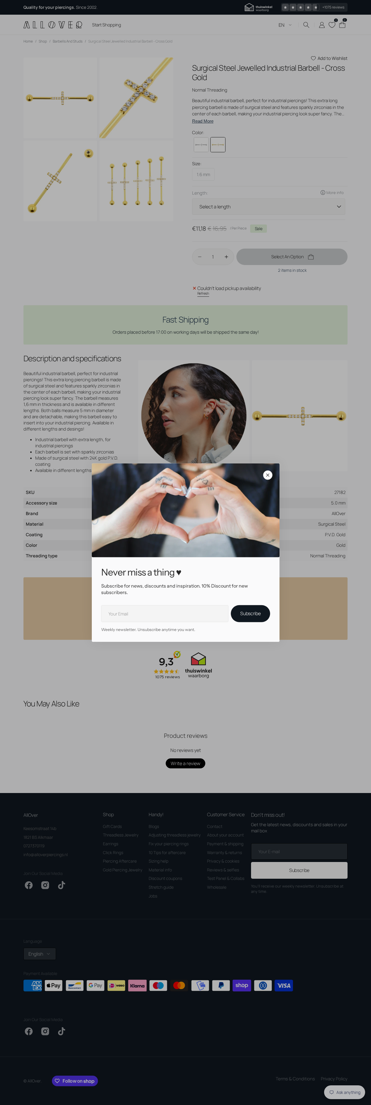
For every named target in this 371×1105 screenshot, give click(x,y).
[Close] (267, 475)
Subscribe (250, 613)
